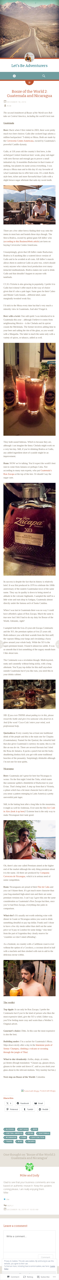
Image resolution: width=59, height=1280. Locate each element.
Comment (45, 1257)
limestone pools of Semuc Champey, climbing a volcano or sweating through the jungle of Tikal (27, 1048)
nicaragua (11, 1137)
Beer (35, 1129)
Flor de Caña (43, 887)
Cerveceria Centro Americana (20, 141)
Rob (9, 105)
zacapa (31, 1141)
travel (9, 1141)
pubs (23, 1137)
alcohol (10, 1129)
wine (20, 1141)
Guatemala (44, 1133)
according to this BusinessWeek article (21, 241)
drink (30, 1133)
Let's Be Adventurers (29, 65)
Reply (10, 1205)
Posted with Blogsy (48, 1091)
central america (14, 1133)
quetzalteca (37, 1137)
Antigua (23, 1129)
